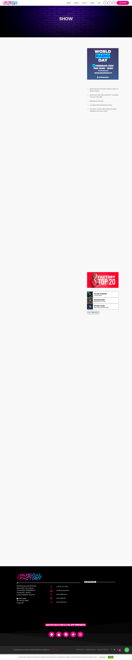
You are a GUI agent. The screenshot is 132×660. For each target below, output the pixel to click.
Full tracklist (93, 313)
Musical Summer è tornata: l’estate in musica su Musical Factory (105, 214)
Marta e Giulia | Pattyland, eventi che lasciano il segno (106, 205)
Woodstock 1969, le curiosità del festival (103, 156)
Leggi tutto (102, 657)
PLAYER (122, 3)
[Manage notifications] (119, 650)
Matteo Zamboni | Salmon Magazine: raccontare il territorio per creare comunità (105, 177)
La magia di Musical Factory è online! (101, 105)
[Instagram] (114, 649)
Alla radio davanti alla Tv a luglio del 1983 (106, 187)
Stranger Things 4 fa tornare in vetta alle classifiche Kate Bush (45, 327)
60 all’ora (98, 227)
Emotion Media (54, 650)
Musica (21, 82)
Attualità (21, 245)
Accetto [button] (110, 657)
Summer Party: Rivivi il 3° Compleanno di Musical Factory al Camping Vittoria (45, 174)
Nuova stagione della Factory (38, 87)
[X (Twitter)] (111, 649)
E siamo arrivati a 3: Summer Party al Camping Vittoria (42, 251)
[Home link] (10, 3)
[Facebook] (117, 649)
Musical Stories (100, 245)
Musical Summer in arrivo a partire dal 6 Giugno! (45, 488)
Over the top (99, 236)
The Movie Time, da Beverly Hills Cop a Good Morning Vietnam (106, 196)
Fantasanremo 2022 (31, 524)
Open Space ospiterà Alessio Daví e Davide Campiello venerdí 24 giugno (46, 404)
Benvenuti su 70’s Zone (97, 101)
